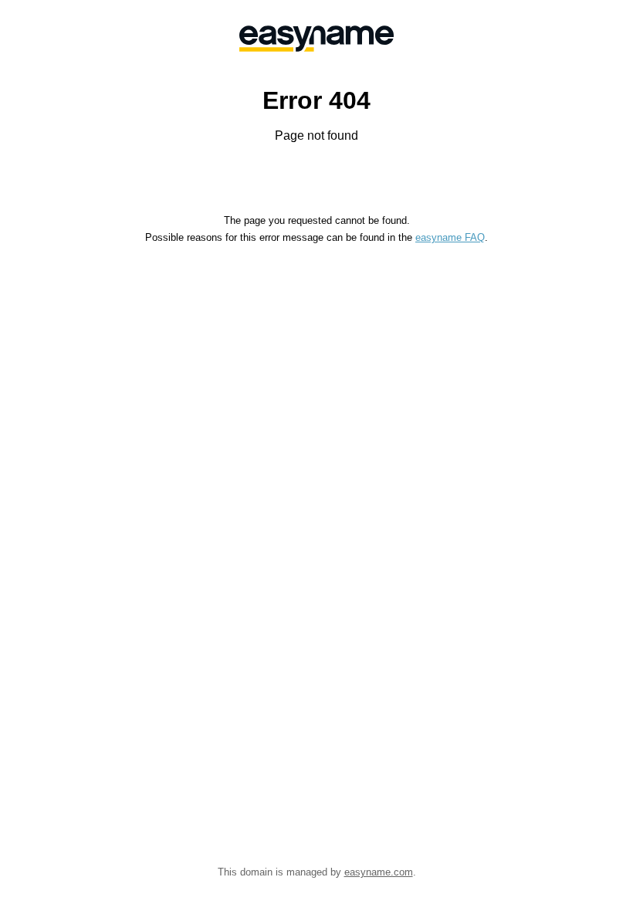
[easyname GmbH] (316, 38)
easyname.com (378, 872)
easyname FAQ (450, 237)
